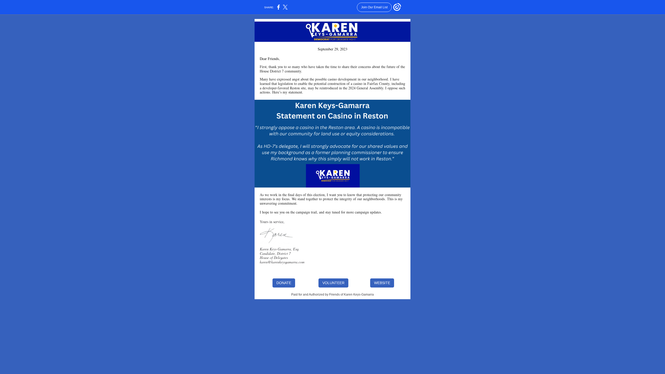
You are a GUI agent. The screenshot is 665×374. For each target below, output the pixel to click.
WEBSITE (382, 283)
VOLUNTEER (333, 283)
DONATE (283, 283)
